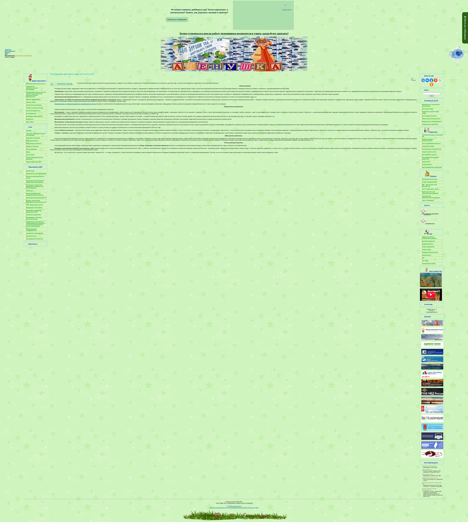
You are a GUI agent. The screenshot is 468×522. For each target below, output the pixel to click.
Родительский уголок (428, 478)
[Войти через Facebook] (431, 80)
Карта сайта (425, 469)
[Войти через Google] (440, 80)
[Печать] (413, 80)
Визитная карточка (428, 466)
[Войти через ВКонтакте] (427, 80)
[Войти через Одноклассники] (431, 84)
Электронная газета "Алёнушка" (432, 482)
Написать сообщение (177, 20)
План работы (426, 474)
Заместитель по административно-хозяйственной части (75, 104)
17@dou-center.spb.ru (234, 506)
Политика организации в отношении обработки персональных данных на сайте (234, 507)
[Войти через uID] (423, 80)
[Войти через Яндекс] (435, 80)
